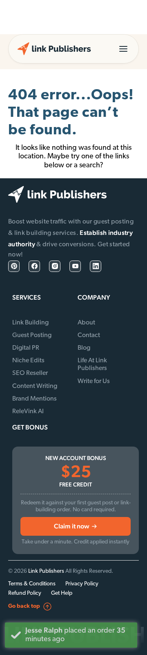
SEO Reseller (30, 373)
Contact (89, 335)
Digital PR (25, 348)
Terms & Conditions (32, 584)
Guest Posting (31, 335)
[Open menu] (123, 49)
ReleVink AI (28, 411)
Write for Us (94, 381)
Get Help (61, 593)
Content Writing (34, 386)
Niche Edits (28, 360)
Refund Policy (24, 593)
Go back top (24, 606)
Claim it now (71, 526)
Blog (84, 348)
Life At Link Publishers (92, 364)
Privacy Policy (81, 584)
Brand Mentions (34, 399)
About (86, 323)
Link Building (30, 323)
